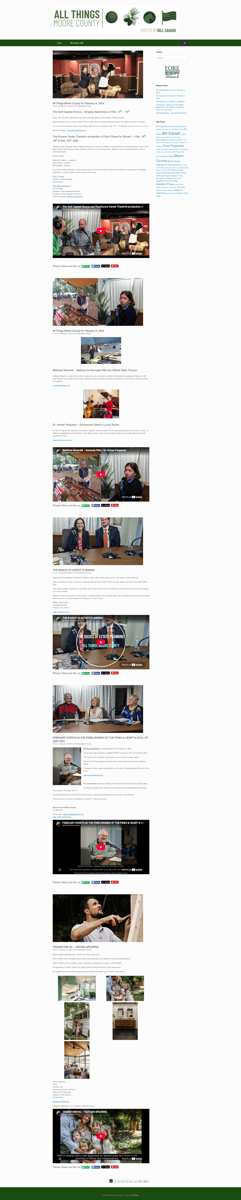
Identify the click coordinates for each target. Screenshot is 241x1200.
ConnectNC (179, 140)
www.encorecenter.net (75, 196)
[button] (184, 43)
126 (140, 1181)
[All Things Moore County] (115, 20)
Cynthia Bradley (165, 142)
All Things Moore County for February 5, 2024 (78, 330)
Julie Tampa (176, 152)
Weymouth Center (170, 193)
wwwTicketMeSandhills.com (73, 814)
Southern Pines (164, 184)
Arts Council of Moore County (175, 129)
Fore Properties (173, 146)
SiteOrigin (135, 1195)
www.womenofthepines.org (93, 775)
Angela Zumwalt (161, 129)
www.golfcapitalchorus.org (76, 130)
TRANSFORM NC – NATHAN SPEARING (76, 947)
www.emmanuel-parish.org (62, 440)
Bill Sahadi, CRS (76, 43)
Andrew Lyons (181, 126)
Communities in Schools (165, 139)
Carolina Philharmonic (166, 137)
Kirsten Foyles (167, 156)
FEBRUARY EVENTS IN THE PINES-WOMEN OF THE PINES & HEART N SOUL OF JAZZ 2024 (100, 739)
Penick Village (161, 173)
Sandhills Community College (167, 181)
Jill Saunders (160, 152)
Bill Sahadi (171, 133)
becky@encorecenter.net (62, 186)
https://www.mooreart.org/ (62, 817)
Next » (146, 1181)
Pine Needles (178, 178)
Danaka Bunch (174, 142)
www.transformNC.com (61, 1101)
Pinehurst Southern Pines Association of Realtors (169, 177)
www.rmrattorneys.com (61, 612)
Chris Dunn (177, 137)
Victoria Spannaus (168, 190)
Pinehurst (160, 175)
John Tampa (167, 152)
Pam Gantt (168, 170)
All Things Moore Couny (165, 126)
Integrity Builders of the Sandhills (178, 149)
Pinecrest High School (176, 172)
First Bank (159, 146)
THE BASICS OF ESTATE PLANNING (74, 570)
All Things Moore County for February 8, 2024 (78, 103)
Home (59, 43)
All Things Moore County (82, 106)
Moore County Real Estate (180, 168)
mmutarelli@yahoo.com (61, 385)
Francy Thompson (162, 149)
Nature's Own (160, 170)
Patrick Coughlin (178, 170)
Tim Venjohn (172, 187)
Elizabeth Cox (184, 142)
